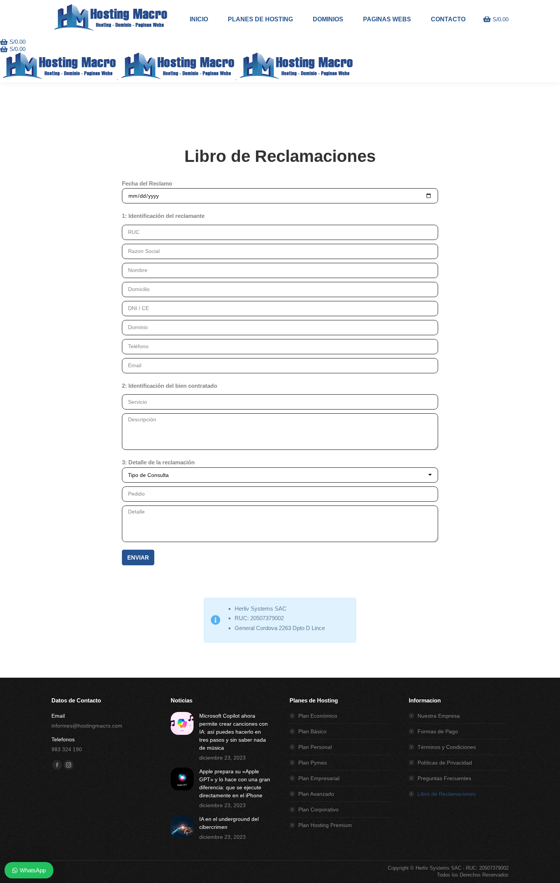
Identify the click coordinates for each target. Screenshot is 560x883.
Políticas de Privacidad (445, 763)
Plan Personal (315, 747)
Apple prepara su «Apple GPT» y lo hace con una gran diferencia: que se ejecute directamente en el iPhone (234, 783)
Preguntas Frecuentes (444, 778)
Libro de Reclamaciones (447, 794)
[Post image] (182, 723)
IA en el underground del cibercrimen (229, 823)
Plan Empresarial (318, 778)
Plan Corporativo (318, 809)
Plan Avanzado (316, 794)
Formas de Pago (438, 731)
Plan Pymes (312, 763)
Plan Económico (317, 716)
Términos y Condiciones (447, 747)
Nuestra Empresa (439, 716)
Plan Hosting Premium (325, 825)
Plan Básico (312, 731)
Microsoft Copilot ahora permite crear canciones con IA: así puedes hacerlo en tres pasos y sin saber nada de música (233, 732)
